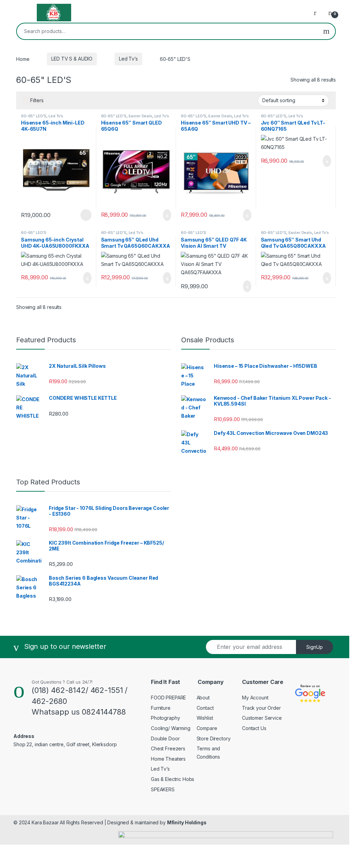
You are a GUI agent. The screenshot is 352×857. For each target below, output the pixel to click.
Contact (205, 708)
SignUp (314, 647)
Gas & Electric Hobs (172, 779)
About (203, 697)
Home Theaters (168, 759)
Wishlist (205, 718)
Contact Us (254, 728)
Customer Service (262, 718)
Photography (165, 718)
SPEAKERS (163, 789)
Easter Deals (140, 116)
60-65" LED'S (33, 116)
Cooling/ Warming (170, 728)
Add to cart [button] (166, 215)
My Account (255, 697)
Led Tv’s (128, 59)
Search (326, 31)
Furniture (160, 708)
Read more (85, 215)
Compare (207, 728)
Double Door (165, 738)
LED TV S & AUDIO (71, 59)
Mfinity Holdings (187, 822)
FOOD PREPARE (168, 697)
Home (22, 59)
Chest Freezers (168, 748)
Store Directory (214, 738)
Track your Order (261, 708)
